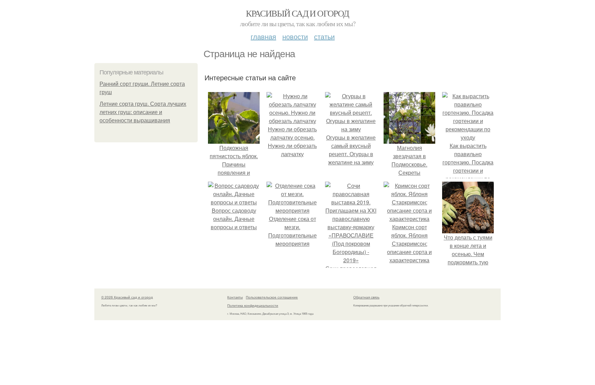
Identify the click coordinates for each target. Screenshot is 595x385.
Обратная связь (366, 297)
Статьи (324, 36)
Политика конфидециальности (252, 305)
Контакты (235, 297)
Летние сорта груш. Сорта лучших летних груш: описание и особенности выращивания (143, 112)
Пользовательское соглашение (272, 297)
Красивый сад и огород (297, 13)
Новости (295, 36)
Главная (263, 36)
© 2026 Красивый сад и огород (127, 297)
